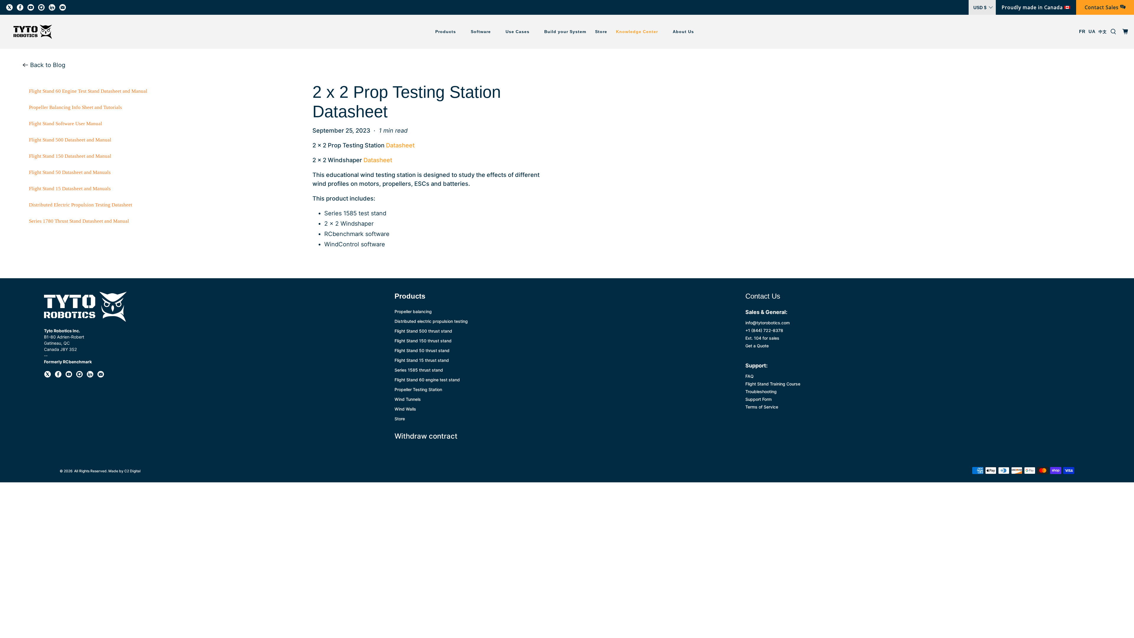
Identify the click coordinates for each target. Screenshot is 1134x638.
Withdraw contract (426, 436)
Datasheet (400, 145)
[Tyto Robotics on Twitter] (9, 7)
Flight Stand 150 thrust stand (423, 340)
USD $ (979, 7)
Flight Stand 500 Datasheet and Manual (70, 140)
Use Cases (517, 31)
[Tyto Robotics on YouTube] (30, 7)
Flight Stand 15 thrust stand (422, 360)
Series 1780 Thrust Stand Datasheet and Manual (79, 221)
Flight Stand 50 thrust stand (422, 350)
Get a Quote (757, 345)
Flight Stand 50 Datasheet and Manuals (70, 172)
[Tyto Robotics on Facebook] (20, 7)
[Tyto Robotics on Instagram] (41, 7)
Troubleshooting (761, 391)
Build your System (565, 31)
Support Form (758, 399)
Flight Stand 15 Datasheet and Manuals (70, 188)
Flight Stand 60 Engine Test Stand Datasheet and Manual (88, 91)
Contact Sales (1102, 7)
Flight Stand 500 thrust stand (423, 330)
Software (481, 31)
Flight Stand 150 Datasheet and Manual (70, 156)
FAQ (749, 376)
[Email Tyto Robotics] (62, 7)
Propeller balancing (413, 311)
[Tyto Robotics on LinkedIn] (52, 7)
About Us (683, 31)
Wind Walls (405, 408)
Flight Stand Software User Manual (65, 123)
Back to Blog (46, 65)
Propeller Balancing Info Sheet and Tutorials (75, 107)
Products (445, 31)
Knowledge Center (637, 31)
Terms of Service (761, 406)
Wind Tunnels (408, 399)
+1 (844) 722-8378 (764, 330)
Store (601, 31)
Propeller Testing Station (418, 389)
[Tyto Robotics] (32, 31)
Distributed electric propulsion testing (431, 321)
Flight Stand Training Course (772, 383)
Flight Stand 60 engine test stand (427, 379)
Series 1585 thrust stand (419, 369)
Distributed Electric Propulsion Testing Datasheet (80, 205)
